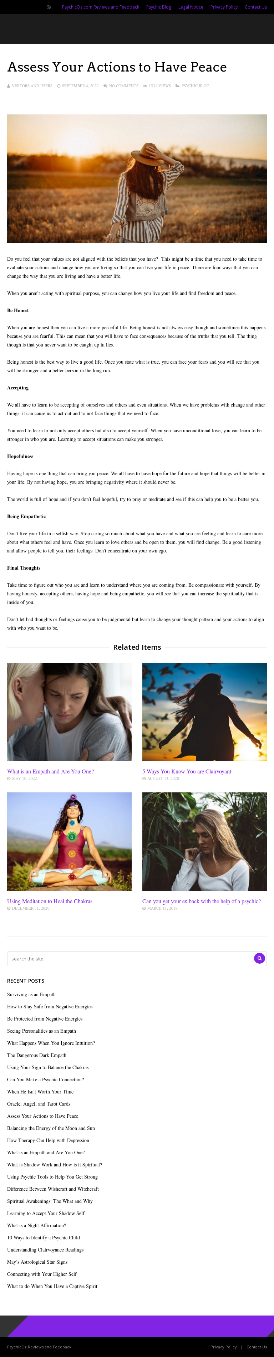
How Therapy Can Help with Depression (48, 1140)
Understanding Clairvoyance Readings (45, 1249)
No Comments (123, 85)
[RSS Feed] (49, 7)
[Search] (259, 958)
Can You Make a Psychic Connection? (45, 1079)
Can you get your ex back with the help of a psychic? (201, 901)
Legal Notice (190, 7)
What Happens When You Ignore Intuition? (51, 1042)
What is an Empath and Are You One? (50, 771)
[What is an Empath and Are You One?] (69, 759)
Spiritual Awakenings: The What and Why (50, 1201)
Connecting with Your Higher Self (42, 1273)
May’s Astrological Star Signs (37, 1261)
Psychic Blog (158, 7)
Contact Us (256, 7)
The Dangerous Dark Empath (36, 1055)
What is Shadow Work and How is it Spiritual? (54, 1164)
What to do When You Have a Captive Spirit (52, 1286)
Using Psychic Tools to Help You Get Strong (52, 1176)
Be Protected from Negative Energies (44, 1018)
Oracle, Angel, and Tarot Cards (38, 1103)
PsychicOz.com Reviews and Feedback (100, 7)
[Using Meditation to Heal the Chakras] (69, 888)
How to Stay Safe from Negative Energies (49, 1006)
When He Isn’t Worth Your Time (40, 1091)
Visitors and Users (32, 85)
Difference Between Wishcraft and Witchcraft (53, 1188)
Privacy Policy (224, 7)
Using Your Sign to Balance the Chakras (47, 1067)
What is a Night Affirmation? (36, 1225)
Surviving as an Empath (31, 994)
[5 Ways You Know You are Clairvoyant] (204, 759)
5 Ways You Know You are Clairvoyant (186, 771)
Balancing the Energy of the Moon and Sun (51, 1128)
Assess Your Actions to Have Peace (42, 1115)
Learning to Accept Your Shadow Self (46, 1213)
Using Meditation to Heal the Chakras (49, 901)
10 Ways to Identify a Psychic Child (43, 1237)
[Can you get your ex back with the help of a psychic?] (204, 888)
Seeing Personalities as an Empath (41, 1030)
